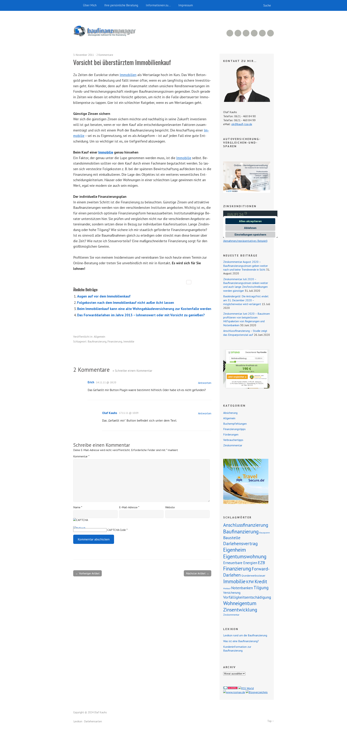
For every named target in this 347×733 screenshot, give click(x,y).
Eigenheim (234, 549)
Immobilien (128, 74)
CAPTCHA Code (116, 530)
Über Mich (90, 5)
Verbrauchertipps (233, 440)
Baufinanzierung (97, 341)
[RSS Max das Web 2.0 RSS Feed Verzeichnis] (234, 692)
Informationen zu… (158, 5)
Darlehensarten (93, 721)
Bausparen (264, 532)
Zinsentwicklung (240, 610)
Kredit (261, 581)
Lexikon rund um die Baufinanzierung (245, 635)
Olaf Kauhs (109, 413)
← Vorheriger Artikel (87, 573)
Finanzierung (115, 341)
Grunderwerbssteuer (253, 575)
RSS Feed (229, 33)
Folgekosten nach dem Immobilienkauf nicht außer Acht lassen (125, 302)
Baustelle (231, 537)
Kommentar (81, 456)
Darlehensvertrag (240, 543)
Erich (91, 382)
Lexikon (78, 721)
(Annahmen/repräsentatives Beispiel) (245, 241)
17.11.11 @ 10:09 (128, 413)
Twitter (270, 33)
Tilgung (261, 587)
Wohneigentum (239, 603)
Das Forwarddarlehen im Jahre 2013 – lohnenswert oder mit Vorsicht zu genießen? (141, 315)
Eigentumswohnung (244, 556)
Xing (238, 33)
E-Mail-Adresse (129, 507)
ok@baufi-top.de (241, 124)
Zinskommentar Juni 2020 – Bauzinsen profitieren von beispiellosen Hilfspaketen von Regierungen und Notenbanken (246, 319)
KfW (250, 582)
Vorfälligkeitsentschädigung (247, 597)
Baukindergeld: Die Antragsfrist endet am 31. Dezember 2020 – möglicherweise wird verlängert (246, 300)
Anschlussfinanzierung (245, 525)
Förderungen (230, 434)
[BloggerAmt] (257, 692)
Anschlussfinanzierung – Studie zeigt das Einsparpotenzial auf (245, 332)
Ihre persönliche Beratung (121, 5)
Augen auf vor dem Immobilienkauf (103, 296)
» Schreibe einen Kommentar (132, 370)
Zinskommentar (232, 445)
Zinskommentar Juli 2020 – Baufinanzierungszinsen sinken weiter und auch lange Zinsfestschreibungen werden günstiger (245, 284)
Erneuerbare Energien (240, 562)
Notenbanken (242, 587)
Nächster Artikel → (197, 573)
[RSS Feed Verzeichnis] (246, 688)
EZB (261, 562)
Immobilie (105, 152)
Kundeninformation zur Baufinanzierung (237, 648)
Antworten (204, 383)
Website (170, 507)
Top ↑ (270, 721)
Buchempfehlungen (235, 423)
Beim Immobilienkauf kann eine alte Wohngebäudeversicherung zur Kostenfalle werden (144, 308)
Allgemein (99, 336)
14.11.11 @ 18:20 (106, 382)
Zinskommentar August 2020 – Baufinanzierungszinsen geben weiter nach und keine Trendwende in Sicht (245, 265)
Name (77, 507)
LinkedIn (246, 33)
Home (76, 5)
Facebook (262, 33)
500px (254, 33)
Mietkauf (226, 588)
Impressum (185, 5)
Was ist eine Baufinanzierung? (241, 641)
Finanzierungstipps (234, 429)
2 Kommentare (104, 55)
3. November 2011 (83, 55)
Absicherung (230, 413)
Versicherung (231, 592)
